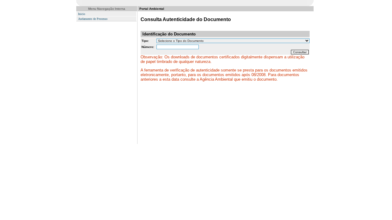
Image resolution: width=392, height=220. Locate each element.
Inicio (81, 14)
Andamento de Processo (92, 18)
